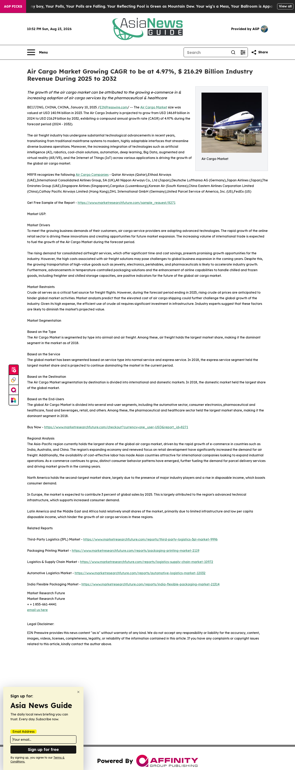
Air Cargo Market (153, 107)
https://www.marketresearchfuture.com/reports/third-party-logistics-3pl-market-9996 (150, 539)
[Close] (78, 692)
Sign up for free (43, 749)
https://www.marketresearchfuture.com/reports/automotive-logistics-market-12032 (140, 573)
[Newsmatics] (13, 400)
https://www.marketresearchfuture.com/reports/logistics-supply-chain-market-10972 (146, 562)
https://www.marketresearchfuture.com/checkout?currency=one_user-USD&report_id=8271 (116, 427)
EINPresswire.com (113, 107)
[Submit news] (13, 370)
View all (285, 6)
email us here (37, 610)
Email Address (23, 732)
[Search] (233, 52)
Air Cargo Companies (92, 175)
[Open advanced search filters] (243, 52)
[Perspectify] (13, 380)
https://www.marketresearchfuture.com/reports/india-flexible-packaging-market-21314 (150, 584)
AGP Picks (13, 6)
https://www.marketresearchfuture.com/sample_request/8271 (126, 203)
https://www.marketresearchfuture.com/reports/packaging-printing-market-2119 (135, 551)
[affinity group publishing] (13, 390)
